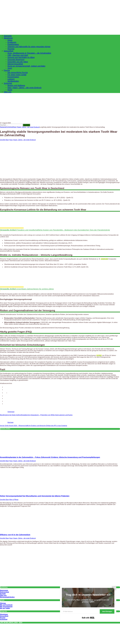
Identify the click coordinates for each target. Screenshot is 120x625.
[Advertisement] (60, 111)
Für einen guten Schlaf (17, 75)
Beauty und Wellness (16, 85)
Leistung (11, 79)
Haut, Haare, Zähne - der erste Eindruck (22, 140)
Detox (10, 40)
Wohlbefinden (13, 81)
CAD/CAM (104, 259)
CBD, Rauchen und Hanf (18, 55)
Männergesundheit (15, 64)
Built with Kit (88, 617)
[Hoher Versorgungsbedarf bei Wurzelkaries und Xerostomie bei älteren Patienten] (15, 492)
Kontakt (3, 594)
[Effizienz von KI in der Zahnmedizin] (15, 531)
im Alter (99, 355)
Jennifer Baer (4, 140)
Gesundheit (8, 51)
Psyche (7, 70)
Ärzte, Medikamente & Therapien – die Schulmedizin (29, 53)
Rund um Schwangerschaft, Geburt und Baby (26, 66)
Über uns (7, 92)
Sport (10, 68)
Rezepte (11, 49)
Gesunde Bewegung (16, 59)
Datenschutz (4, 592)
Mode (10, 90)
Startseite (8, 36)
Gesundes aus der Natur (18, 62)
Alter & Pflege (13, 499)
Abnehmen (8, 38)
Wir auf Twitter (5, 608)
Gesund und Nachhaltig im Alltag (21, 57)
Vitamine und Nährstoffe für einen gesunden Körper (29, 47)
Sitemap (3, 603)
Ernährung (12, 42)
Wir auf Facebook (6, 605)
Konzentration (13, 77)
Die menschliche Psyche (18, 72)
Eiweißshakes (13, 44)
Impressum (4, 590)
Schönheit (8, 83)
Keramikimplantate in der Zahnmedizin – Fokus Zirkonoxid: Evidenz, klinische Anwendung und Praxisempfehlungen (50, 457)
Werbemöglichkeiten (7, 597)
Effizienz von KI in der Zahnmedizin (15, 535)
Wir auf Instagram (6, 606)
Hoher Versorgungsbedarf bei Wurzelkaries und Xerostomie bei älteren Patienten (34, 496)
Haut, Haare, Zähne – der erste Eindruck (24, 88)
